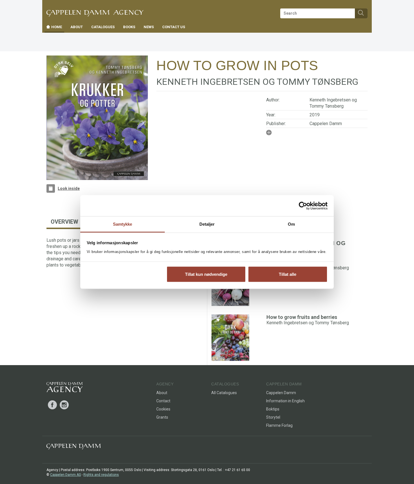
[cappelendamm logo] (73, 447)
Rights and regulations (101, 475)
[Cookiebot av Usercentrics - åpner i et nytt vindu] (303, 205)
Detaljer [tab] (207, 224)
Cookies (163, 409)
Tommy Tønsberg (327, 106)
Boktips (272, 409)
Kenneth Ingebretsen (330, 100)
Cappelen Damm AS (65, 475)
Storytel (273, 417)
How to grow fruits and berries (301, 317)
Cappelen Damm (326, 123)
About (161, 392)
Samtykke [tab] (122, 224)
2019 (315, 114)
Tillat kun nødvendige (206, 274)
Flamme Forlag (279, 425)
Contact (163, 401)
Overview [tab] (64, 221)
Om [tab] (291, 224)
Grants (162, 417)
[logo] (64, 388)
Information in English (285, 401)
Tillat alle (287, 274)
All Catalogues (224, 392)
